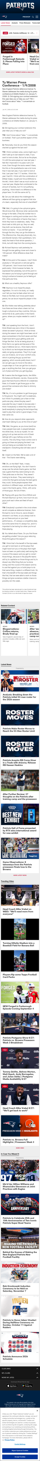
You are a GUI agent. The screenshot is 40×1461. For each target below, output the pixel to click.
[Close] (37, 1410)
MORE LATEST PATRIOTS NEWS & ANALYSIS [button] (20, 72)
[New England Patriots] (20, 1396)
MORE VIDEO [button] (20, 1148)
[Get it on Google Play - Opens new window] (27, 1387)
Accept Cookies (20, 1457)
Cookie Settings (20, 1444)
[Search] (33, 16)
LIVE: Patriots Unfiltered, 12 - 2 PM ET (23, 33)
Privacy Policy (10, 1440)
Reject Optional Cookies (20, 1450)
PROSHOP (26, 17)
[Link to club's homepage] (4, 16)
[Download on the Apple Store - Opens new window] (12, 1386)
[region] (20, 1434)
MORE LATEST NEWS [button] (20, 875)
